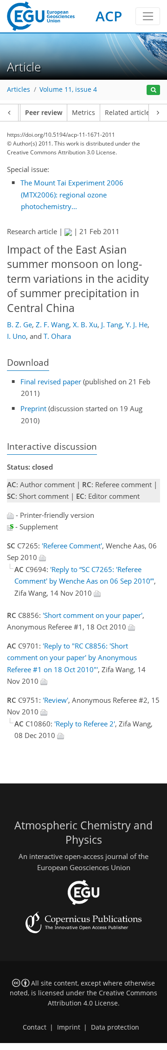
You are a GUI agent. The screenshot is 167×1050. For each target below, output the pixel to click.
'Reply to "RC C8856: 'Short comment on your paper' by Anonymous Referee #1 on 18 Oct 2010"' (72, 657)
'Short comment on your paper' (92, 615)
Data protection (115, 1027)
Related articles (129, 112)
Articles (18, 89)
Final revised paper (50, 381)
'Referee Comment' (72, 545)
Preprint (33, 408)
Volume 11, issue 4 (68, 89)
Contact (34, 1027)
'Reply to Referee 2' (84, 723)
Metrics (83, 112)
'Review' (55, 700)
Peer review (43, 112)
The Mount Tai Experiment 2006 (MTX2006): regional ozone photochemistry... (71, 194)
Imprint (68, 1027)
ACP (109, 15)
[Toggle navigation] (147, 16)
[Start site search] (153, 90)
